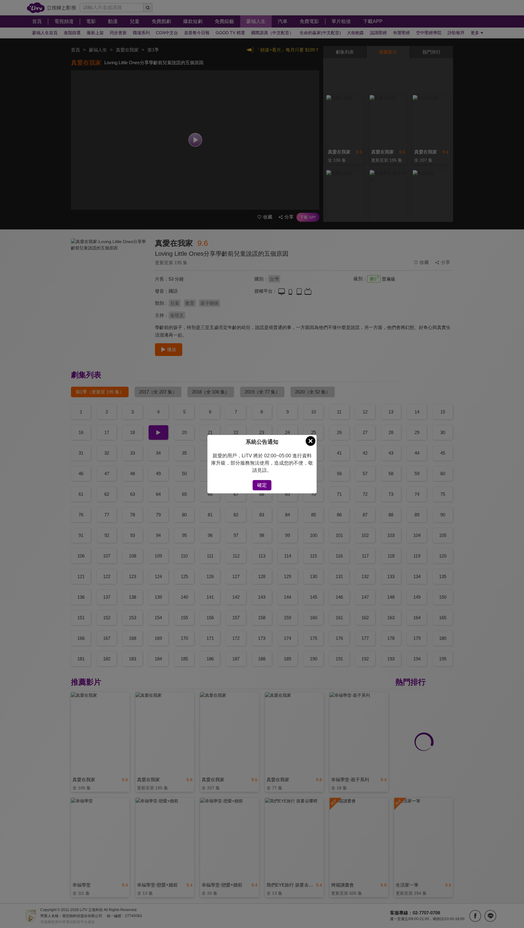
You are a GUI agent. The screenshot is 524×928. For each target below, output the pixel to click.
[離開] (310, 441)
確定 (262, 485)
